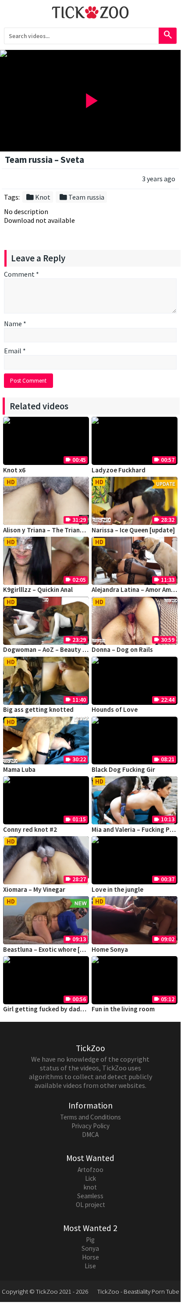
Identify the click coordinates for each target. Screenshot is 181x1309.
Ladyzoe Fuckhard (119, 470)
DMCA (90, 1134)
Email (15, 350)
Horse (90, 1257)
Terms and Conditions (90, 1117)
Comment (21, 274)
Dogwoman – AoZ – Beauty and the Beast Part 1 (72, 649)
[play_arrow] (90, 53)
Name (15, 323)
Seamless (90, 1196)
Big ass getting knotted (38, 709)
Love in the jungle (117, 889)
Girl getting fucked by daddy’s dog (54, 1009)
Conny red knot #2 (30, 829)
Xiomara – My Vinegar (34, 889)
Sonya (90, 1248)
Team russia (81, 197)
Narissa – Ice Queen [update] (133, 530)
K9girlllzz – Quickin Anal (38, 589)
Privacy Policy (90, 1126)
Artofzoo (90, 1169)
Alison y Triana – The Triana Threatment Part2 (70, 530)
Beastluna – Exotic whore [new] (48, 949)
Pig (90, 1239)
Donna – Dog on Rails (122, 649)
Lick (90, 1178)
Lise (90, 1266)
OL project (90, 1204)
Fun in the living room (123, 1009)
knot (90, 1187)
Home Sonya (110, 949)
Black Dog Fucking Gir (123, 769)
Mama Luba (19, 769)
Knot (37, 197)
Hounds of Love (115, 709)
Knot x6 (14, 470)
